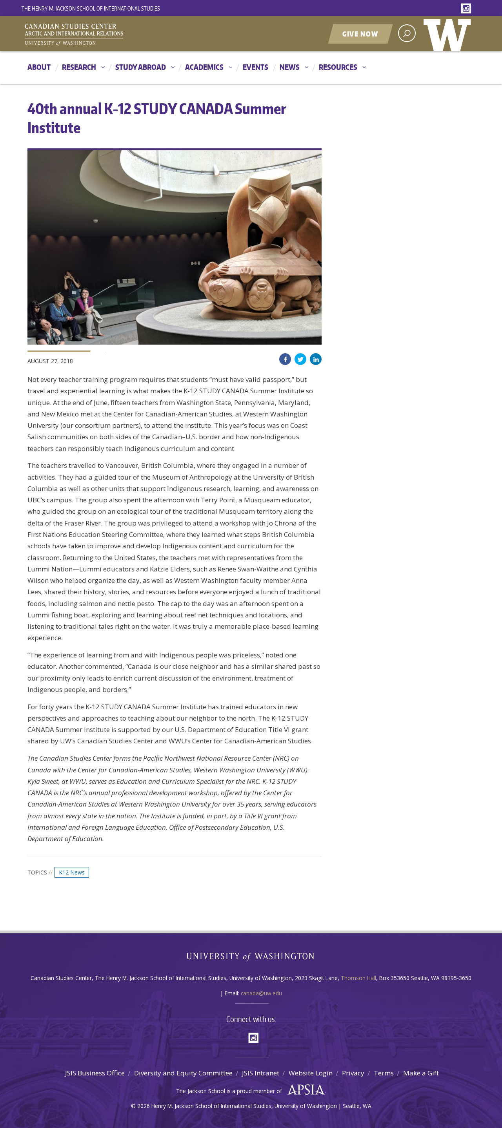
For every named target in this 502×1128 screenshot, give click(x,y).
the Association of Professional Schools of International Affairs (304, 1089)
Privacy (353, 1072)
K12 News (72, 872)
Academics (204, 67)
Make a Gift (421, 1072)
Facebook (285, 359)
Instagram (467, 9)
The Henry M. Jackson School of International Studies (91, 8)
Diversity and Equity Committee (183, 1072)
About (39, 67)
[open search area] (407, 33)
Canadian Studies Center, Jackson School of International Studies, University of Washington (110, 34)
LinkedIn (316, 359)
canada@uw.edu (261, 993)
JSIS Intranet (260, 1072)
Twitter (300, 359)
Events (255, 67)
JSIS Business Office (95, 1072)
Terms (384, 1072)
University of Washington (449, 33)
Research (79, 67)
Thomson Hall (358, 978)
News (290, 67)
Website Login (311, 1072)
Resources (338, 67)
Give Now (360, 33)
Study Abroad (140, 67)
